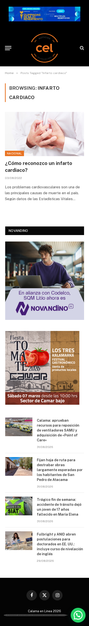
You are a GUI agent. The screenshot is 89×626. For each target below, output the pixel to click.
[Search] (81, 48)
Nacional (14, 153)
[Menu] (8, 48)
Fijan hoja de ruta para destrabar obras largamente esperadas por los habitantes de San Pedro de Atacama (60, 470)
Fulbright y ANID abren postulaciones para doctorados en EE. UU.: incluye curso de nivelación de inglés (60, 544)
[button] (78, 615)
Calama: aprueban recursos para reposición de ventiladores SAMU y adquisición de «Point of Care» (58, 430)
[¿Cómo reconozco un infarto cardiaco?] (44, 134)
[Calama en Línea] (44, 48)
